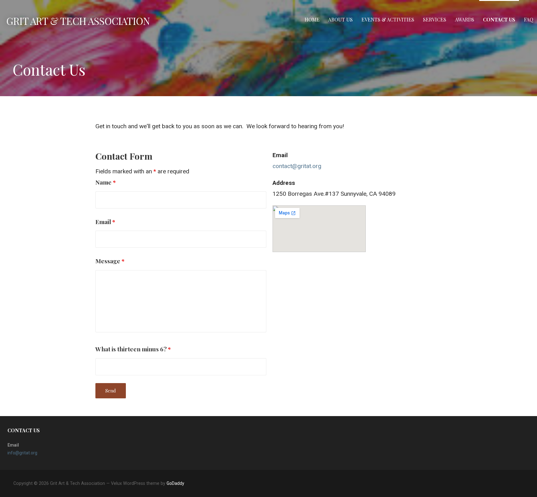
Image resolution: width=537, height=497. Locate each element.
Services (434, 19)
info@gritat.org (22, 452)
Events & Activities (387, 19)
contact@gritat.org (297, 166)
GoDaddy (175, 483)
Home (312, 19)
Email (105, 222)
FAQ (528, 19)
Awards (464, 19)
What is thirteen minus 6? (133, 349)
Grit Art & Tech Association (78, 20)
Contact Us (499, 19)
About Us (340, 19)
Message (110, 261)
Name (105, 182)
